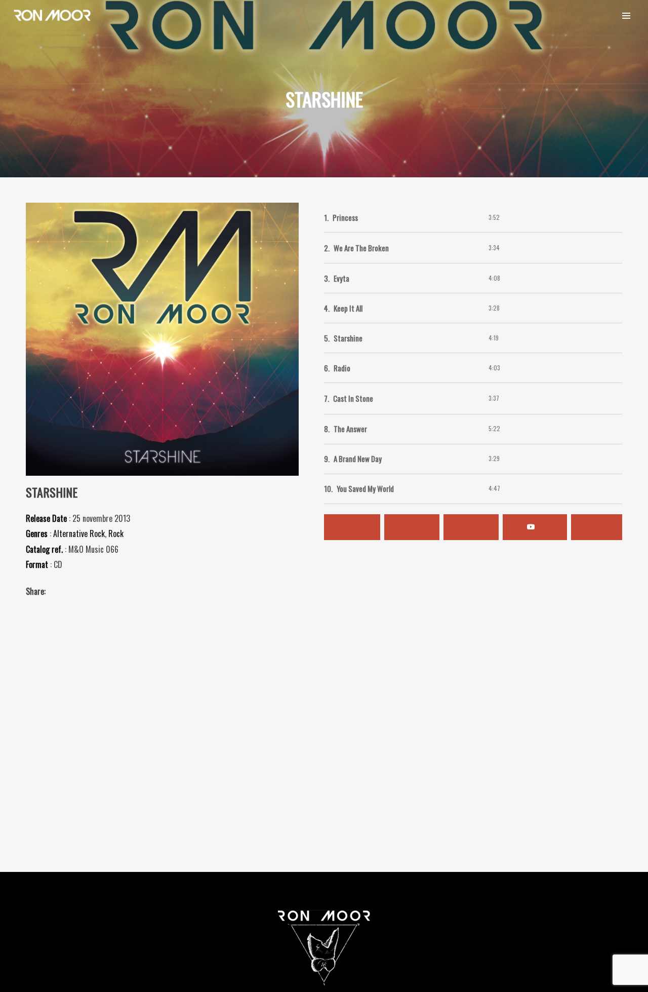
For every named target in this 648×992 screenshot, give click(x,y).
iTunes (411, 527)
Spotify (352, 527)
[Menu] (626, 15)
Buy (596, 527)
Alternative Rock (79, 533)
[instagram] (510, 15)
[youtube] (599, 16)
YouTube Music (535, 527)
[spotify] (570, 15)
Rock (116, 533)
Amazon (471, 527)
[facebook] (540, 15)
